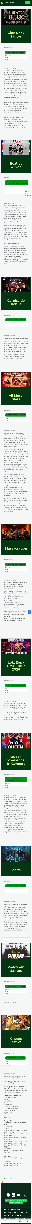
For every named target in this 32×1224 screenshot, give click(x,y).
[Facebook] (4, 1221)
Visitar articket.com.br (15, 320)
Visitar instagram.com (15, 52)
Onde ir (6, 1209)
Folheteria (7, 1218)
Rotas (16, 1212)
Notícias (24, 1212)
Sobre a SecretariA (16, 1203)
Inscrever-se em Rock (2, 1182)
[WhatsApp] (27, 1221)
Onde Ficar (7, 1212)
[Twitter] (12, 1221)
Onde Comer (15, 1209)
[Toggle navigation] (27, 2)
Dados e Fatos (21, 1200)
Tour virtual (16, 1215)
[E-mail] (19, 1221)
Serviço (16, 1218)
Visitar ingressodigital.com (16, 779)
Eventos (7, 1215)
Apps (24, 1218)
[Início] (8, 3)
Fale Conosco (10, 1200)
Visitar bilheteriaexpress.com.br (16, 183)
